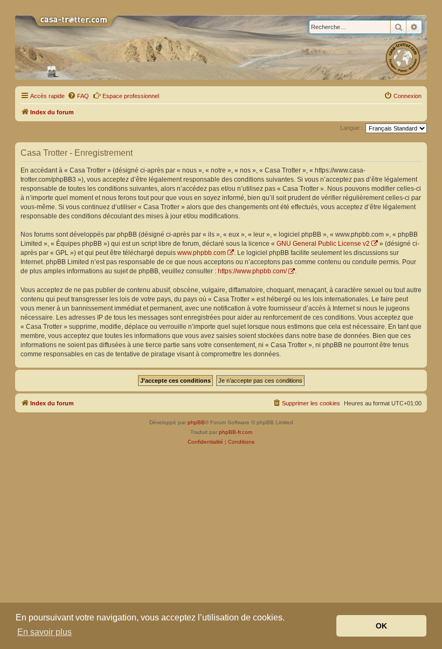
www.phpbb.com (201, 253)
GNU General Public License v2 (323, 243)
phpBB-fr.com (235, 432)
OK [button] (381, 626)
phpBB (196, 422)
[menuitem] (78, 95)
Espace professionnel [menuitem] (130, 96)
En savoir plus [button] (44, 632)
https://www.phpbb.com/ (252, 271)
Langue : (351, 128)
